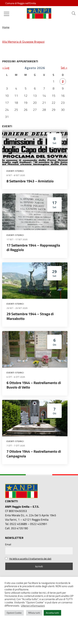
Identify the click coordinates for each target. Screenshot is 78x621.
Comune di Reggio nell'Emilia (20, 3)
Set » (64, 67)
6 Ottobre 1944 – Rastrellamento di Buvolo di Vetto (34, 385)
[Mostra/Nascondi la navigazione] (6, 13)
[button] (73, 13)
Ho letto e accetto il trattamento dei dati (30, 558)
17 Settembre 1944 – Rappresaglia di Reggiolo (33, 247)
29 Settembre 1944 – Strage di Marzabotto (30, 316)
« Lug (5, 67)
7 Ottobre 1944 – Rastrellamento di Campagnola (34, 454)
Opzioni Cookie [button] (14, 613)
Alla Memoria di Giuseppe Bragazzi (23, 41)
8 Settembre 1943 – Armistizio (30, 181)
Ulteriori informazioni (33, 605)
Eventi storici (15, 171)
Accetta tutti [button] (52, 613)
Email (8, 544)
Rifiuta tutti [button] (34, 613)
